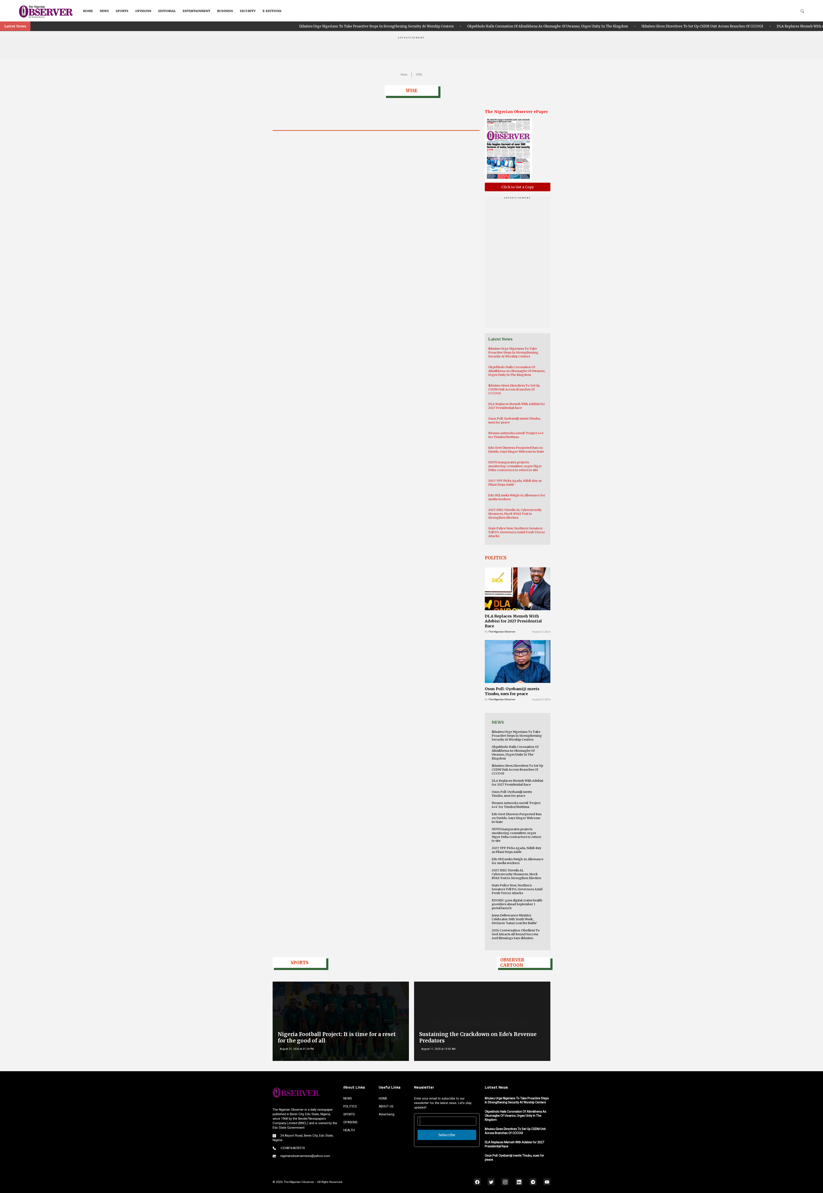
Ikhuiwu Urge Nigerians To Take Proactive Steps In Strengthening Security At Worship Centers (219, 26)
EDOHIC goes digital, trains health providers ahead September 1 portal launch (517, 904)
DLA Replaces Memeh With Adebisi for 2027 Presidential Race (670, 26)
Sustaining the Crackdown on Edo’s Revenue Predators (478, 1037)
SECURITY (248, 11)
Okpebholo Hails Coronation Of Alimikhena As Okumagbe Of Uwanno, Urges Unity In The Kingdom (390, 26)
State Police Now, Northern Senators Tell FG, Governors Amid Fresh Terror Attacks (516, 532)
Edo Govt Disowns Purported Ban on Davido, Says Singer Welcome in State (516, 449)
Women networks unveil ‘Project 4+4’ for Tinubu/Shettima (516, 435)
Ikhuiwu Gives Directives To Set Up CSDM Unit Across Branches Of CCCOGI (545, 26)
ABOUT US (386, 1106)
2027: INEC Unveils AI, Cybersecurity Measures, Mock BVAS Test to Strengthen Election (515, 514)
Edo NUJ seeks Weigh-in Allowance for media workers (517, 861)
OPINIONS (143, 11)
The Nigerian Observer (501, 631)
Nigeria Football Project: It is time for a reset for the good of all (337, 1037)
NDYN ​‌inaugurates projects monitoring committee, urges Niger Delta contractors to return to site (515, 466)
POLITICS (350, 1106)
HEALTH (349, 1130)
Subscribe (447, 1135)
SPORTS (122, 11)
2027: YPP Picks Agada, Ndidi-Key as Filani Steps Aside (516, 850)
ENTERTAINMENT (196, 11)
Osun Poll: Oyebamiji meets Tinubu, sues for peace (774, 26)
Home (404, 74)
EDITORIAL (167, 11)
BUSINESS (225, 11)
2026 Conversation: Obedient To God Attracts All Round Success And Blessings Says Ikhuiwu (516, 934)
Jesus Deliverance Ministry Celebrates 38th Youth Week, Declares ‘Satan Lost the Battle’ (514, 919)
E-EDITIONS (272, 11)
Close (765, 1181)
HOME (88, 11)
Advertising (386, 1114)
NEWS (104, 11)
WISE (419, 74)
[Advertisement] (411, 49)
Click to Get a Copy (517, 187)
